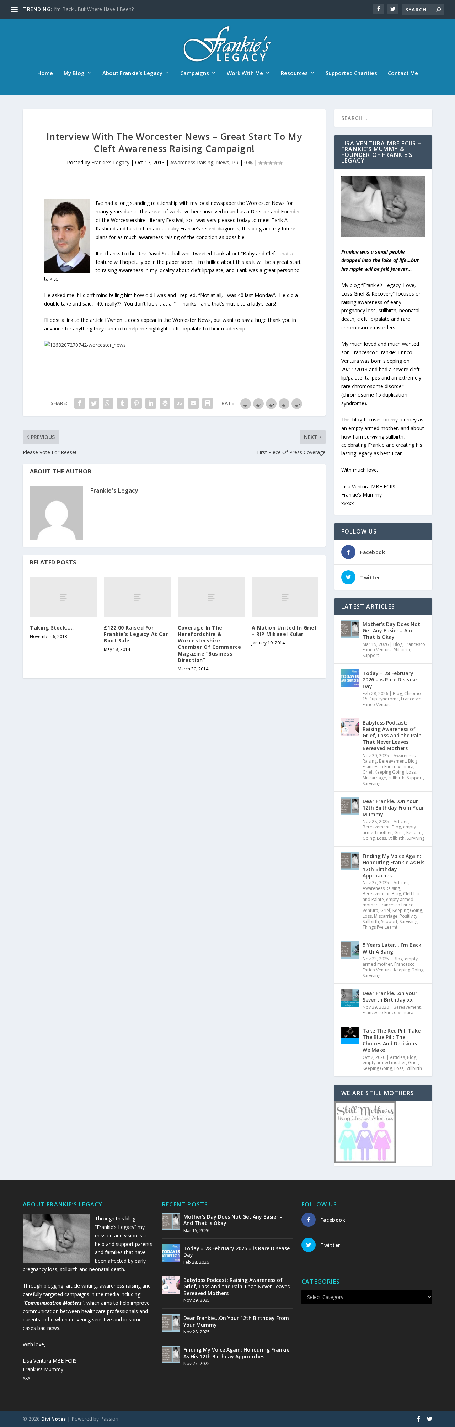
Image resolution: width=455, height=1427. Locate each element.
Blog (397, 644)
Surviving (371, 783)
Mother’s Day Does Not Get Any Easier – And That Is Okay (391, 630)
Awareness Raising (191, 162)
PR (235, 162)
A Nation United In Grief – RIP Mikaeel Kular (284, 630)
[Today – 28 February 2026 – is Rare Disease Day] (350, 678)
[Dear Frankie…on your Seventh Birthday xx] (350, 998)
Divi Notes (53, 1419)
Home (45, 73)
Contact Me (403, 73)
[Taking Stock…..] (63, 597)
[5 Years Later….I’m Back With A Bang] (350, 950)
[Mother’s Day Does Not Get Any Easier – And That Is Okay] (350, 629)
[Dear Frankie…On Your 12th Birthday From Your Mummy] (350, 806)
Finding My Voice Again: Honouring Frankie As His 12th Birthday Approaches (393, 866)
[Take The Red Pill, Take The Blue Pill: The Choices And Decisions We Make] (350, 1035)
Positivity (408, 916)
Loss (411, 772)
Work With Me (245, 73)
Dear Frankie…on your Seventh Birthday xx (390, 996)
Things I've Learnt (380, 927)
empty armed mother (389, 829)
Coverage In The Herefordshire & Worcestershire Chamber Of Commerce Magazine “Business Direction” (209, 643)
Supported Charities (351, 73)
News (222, 162)
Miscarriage (374, 778)
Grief (368, 772)
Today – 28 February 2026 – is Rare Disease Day (390, 679)
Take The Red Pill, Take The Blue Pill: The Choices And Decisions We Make (392, 1040)
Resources (294, 73)
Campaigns (194, 73)
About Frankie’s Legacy (132, 73)
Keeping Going (389, 772)
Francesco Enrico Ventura (388, 767)
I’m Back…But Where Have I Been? (94, 9)
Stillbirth (402, 650)
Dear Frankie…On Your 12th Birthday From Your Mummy (393, 807)
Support (371, 655)
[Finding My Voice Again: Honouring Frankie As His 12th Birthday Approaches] (350, 861)
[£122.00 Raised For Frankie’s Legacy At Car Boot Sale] (137, 597)
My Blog (74, 73)
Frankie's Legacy (110, 162)
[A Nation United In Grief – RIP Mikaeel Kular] (285, 597)
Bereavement (392, 761)
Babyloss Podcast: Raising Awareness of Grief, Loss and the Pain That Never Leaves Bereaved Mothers (392, 735)
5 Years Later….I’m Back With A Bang (392, 948)
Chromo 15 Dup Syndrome (392, 696)
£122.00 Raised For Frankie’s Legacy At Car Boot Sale (136, 634)
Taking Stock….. (52, 627)
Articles (401, 821)
